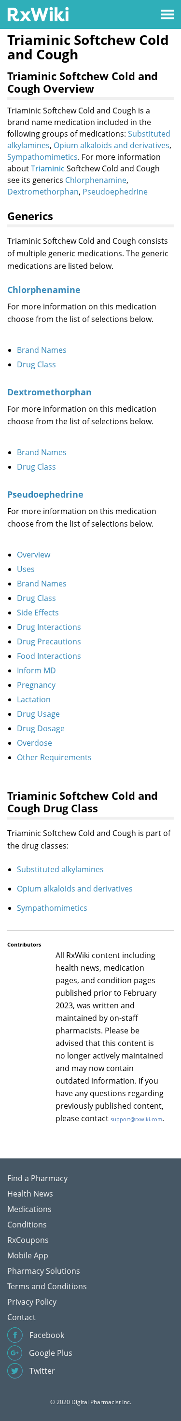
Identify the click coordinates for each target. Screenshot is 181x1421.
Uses (26, 569)
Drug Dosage (41, 728)
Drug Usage (38, 714)
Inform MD (36, 670)
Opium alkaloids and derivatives (111, 145)
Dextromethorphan (43, 191)
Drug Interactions (49, 627)
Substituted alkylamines (60, 869)
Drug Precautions (49, 641)
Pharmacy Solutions (43, 1271)
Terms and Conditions (47, 1286)
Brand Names (42, 350)
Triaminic (48, 168)
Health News (30, 1193)
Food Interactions (49, 656)
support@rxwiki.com (136, 1119)
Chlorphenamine (95, 180)
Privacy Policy (31, 1301)
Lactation (34, 699)
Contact (21, 1317)
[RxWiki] (38, 14)
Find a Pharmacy (37, 1178)
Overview (33, 554)
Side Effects (38, 612)
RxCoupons (28, 1240)
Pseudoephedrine (115, 191)
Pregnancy (36, 685)
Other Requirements (54, 757)
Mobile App (27, 1255)
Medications (29, 1209)
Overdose (34, 743)
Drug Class (36, 364)
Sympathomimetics (42, 157)
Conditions (27, 1224)
